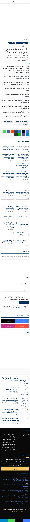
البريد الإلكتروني (25, 283)
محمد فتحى (24, 60)
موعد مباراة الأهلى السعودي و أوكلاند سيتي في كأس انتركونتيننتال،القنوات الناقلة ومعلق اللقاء (10, 411)
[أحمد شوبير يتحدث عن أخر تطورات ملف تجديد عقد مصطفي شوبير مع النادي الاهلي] (7, 217)
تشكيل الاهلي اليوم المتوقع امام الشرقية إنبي (8, 241)
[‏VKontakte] (8, 131)
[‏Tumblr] (16, 131)
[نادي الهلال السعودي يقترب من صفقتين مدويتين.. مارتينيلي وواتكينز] (7, 201)
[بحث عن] (2, 2)
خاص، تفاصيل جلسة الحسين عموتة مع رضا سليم (22, 223)
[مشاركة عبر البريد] (16, 134)
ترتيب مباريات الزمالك (21, 121)
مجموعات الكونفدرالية (21, 124)
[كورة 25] (15, 1)
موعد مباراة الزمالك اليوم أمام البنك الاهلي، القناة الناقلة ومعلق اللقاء (8, 192)
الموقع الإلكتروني (25, 290)
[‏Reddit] (12, 131)
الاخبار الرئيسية (20, 42)
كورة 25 (4, 509)
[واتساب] (4, 131)
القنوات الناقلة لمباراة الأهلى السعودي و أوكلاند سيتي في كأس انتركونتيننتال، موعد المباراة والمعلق (22, 175)
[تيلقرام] (27, 134)
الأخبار (21, 39)
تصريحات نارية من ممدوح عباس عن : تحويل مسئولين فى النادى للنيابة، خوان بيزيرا (22, 192)
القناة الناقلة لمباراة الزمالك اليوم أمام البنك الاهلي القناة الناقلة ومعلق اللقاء (22, 208)
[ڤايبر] (23, 134)
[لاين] (19, 134)
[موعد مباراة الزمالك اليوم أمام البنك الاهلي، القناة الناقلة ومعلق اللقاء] (7, 185)
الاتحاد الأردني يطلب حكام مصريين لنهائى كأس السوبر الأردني (22, 241)
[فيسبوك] (27, 131)
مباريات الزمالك (8, 121)
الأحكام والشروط (13, 511)
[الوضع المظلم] (4, 2)
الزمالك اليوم (12, 42)
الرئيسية (26, 39)
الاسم (27, 277)
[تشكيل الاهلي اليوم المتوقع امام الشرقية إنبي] (7, 235)
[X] (23, 131)
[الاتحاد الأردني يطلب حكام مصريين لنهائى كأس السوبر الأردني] (22, 235)
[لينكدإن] (19, 131)
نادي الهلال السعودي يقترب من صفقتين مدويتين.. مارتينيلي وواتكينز (8, 208)
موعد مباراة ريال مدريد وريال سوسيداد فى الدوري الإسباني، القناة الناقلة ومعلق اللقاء (8, 156)
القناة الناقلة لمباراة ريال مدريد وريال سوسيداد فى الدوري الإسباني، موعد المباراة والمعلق (23, 156)
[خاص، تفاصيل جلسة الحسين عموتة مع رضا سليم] (22, 217)
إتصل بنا (6, 511)
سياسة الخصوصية (21, 511)
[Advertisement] (15, 21)
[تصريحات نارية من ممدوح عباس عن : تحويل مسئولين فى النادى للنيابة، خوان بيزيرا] (22, 185)
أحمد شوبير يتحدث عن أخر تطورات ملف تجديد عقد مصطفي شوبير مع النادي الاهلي (8, 225)
